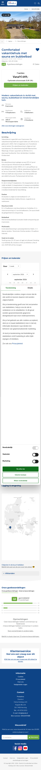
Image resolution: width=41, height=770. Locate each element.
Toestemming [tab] (11, 288)
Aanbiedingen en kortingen (20, 760)
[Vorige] (3, 25)
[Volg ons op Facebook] (15, 748)
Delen (37, 64)
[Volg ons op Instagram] (20, 748)
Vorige (7, 274)
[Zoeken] (38, 3)
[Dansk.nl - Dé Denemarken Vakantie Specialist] (12, 3)
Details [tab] (30, 288)
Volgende (33, 274)
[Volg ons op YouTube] (25, 748)
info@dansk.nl (23, 713)
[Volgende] (37, 25)
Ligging (10, 41)
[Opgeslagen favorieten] (35, 3)
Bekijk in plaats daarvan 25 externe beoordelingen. (20, 636)
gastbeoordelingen (12, 64)
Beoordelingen (21, 41)
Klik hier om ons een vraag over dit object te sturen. (20, 660)
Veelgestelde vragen (20, 684)
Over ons (20, 682)
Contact (5, 758)
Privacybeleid (20, 679)
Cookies (20, 677)
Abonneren (34, 737)
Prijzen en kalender (20, 85)
